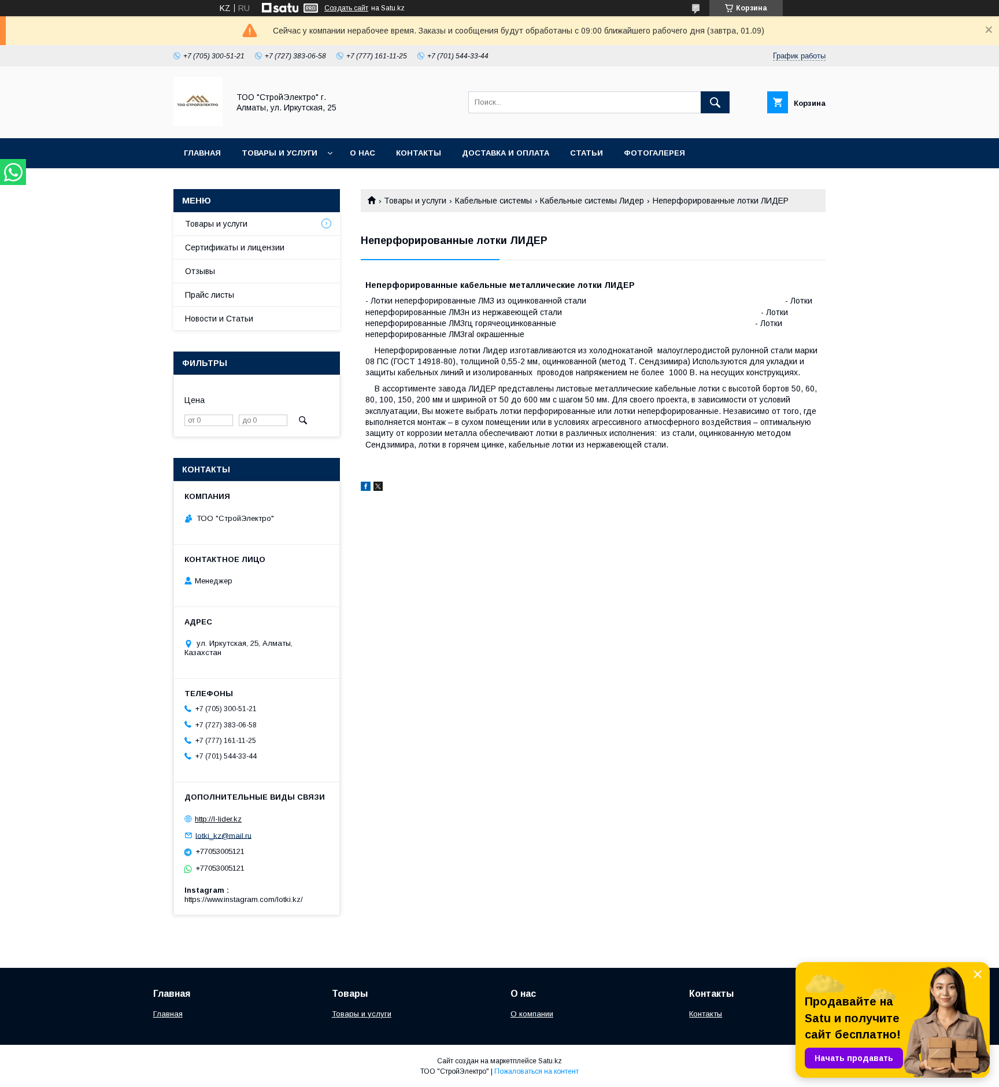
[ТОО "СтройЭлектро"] (198, 123)
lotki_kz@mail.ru (223, 835)
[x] (378, 488)
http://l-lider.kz (218, 819)
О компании (531, 1014)
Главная (202, 153)
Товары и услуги (279, 153)
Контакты (418, 153)
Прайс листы (209, 295)
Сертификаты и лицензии (234, 247)
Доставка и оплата (505, 153)
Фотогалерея (654, 153)
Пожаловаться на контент (536, 1071)
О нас (362, 153)
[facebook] (366, 488)
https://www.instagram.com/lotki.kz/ (243, 899)
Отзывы (200, 271)
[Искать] (715, 102)
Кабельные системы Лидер (592, 200)
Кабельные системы (493, 200)
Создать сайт (346, 8)
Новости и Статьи (219, 318)
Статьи (586, 153)
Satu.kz (550, 1061)
